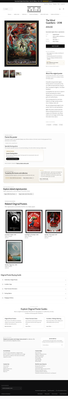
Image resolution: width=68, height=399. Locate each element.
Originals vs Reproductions (40, 354)
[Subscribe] (61, 345)
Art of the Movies (7, 393)
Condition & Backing (39, 355)
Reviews (50, 3)
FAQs (59, 3)
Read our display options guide (22, 163)
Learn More (28, 326)
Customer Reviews (39, 367)
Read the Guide (8, 326)
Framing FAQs (38, 358)
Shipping (54, 3)
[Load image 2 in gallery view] (12, 74)
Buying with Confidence (40, 365)
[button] (8, 9)
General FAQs (38, 361)
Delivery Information (7, 368)
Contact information (63, 393)
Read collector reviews (27, 177)
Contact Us (63, 3)
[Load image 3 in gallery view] (18, 74)
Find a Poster (6, 365)
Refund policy (40, 393)
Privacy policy (47, 393)
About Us (46, 3)
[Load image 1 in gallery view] (6, 74)
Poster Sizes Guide (39, 356)
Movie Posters (38, 352)
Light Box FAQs (38, 359)
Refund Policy (6, 370)
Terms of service (54, 393)
